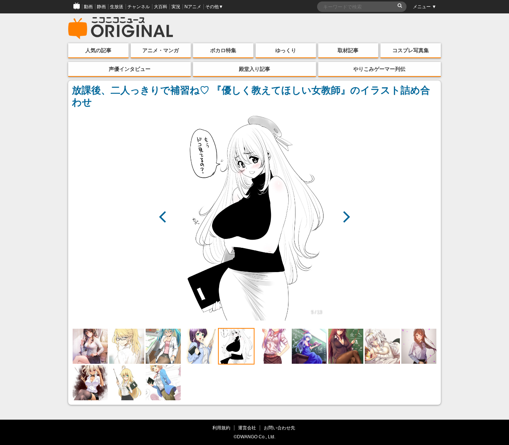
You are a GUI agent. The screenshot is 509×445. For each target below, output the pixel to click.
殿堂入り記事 (254, 69)
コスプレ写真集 (410, 50)
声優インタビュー (130, 69)
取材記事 (348, 50)
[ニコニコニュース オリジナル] (120, 28)
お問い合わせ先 (279, 427)
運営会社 (247, 427)
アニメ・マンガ (160, 50)
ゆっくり (285, 50)
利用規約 (221, 427)
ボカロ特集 (223, 50)
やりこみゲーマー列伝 (379, 69)
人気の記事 (98, 50)
